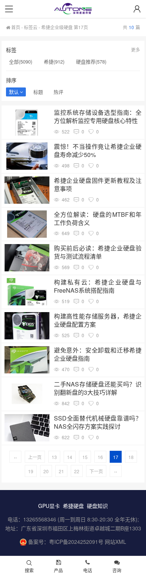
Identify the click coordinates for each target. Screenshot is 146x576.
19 (30, 471)
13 (54, 457)
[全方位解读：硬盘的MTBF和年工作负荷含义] (26, 224)
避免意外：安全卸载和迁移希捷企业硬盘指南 (98, 354)
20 (46, 471)
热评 (58, 91)
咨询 (116, 570)
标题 (38, 91)
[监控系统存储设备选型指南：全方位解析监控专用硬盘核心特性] (26, 122)
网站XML (115, 541)
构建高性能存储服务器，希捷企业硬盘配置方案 (98, 320)
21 (61, 471)
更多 (135, 49)
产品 (58, 570)
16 (100, 457)
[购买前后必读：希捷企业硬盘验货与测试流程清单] (26, 257)
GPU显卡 (49, 505)
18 (131, 457)
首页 (15, 27)
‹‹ (15, 457)
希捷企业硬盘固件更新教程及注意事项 (98, 184)
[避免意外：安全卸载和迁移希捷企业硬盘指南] (26, 359)
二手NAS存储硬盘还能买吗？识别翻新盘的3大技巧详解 (98, 388)
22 (76, 471)
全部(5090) (20, 61)
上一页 (35, 457)
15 (85, 457)
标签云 (30, 27)
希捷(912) (54, 61)
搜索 (29, 570)
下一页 (96, 471)
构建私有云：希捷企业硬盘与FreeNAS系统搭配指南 (98, 286)
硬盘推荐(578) (91, 61)
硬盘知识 (97, 505)
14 (69, 457)
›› (115, 471)
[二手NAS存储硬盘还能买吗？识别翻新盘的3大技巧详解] (26, 393)
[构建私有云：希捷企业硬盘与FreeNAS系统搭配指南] (26, 291)
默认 (14, 91)
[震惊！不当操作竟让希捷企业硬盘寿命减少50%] (26, 156)
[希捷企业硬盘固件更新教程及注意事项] (26, 190)
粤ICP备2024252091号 (76, 541)
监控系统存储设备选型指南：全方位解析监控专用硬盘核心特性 (98, 116)
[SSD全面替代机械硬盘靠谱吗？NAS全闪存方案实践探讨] (26, 427)
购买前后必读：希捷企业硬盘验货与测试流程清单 (98, 252)
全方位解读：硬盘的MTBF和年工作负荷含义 (98, 218)
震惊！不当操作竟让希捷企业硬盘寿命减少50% (98, 150)
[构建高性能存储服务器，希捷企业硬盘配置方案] (26, 325)
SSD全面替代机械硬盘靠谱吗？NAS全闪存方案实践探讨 (98, 422)
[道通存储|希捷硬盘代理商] (73, 9)
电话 (87, 570)
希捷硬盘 (73, 505)
